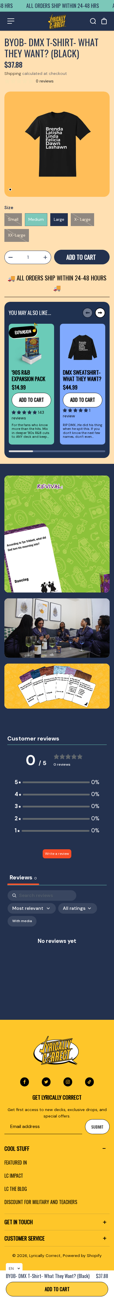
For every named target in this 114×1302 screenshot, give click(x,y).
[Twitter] (46, 1081)
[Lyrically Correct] (57, 21)
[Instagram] (67, 1081)
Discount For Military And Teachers (40, 1201)
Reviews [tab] (23, 877)
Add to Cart (57, 1289)
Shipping (12, 73)
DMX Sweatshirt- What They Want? (82, 375)
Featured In (15, 1162)
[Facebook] (24, 1081)
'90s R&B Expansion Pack (28, 375)
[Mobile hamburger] (10, 21)
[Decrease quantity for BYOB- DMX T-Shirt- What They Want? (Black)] (10, 257)
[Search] (93, 21)
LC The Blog (15, 1188)
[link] (57, 534)
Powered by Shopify (82, 1255)
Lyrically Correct (45, 1255)
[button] (25, 412)
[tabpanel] (57, 144)
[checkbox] (22, 921)
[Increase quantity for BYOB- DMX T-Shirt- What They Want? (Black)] (45, 257)
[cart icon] (104, 21)
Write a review (57, 853)
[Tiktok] (89, 1081)
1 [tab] (10, 189)
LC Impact (13, 1175)
